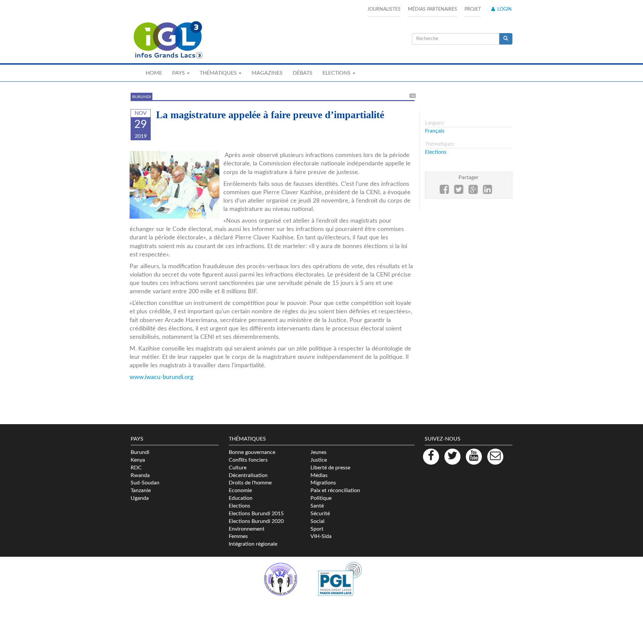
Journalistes (384, 9)
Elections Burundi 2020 (256, 521)
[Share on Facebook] (444, 191)
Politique (321, 498)
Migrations (323, 482)
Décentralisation (248, 475)
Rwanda (140, 475)
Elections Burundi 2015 (256, 513)
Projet (473, 9)
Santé (317, 506)
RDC (136, 467)
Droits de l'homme (250, 482)
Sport (317, 529)
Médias (319, 475)
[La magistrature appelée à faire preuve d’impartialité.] (174, 184)
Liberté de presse (330, 467)
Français (434, 131)
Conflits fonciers (248, 460)
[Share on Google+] (473, 191)
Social (317, 521)
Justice (318, 460)
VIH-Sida (321, 536)
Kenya (138, 460)
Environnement (247, 529)
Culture (237, 467)
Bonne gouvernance (252, 452)
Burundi (141, 97)
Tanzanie (141, 490)
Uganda (140, 498)
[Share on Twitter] (458, 191)
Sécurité (320, 513)
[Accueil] (167, 40)
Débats (302, 73)
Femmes (238, 536)
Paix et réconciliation (335, 490)
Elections (435, 152)
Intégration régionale (253, 544)
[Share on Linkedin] (487, 191)
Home (154, 73)
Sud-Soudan (145, 482)
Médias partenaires (432, 9)
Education (241, 498)
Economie (240, 490)
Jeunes (318, 452)
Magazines (267, 73)
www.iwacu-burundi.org (161, 377)
